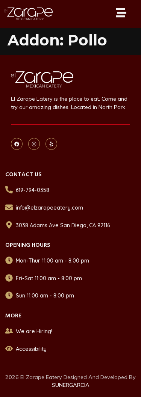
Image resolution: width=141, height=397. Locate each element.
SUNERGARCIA (70, 385)
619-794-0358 (32, 190)
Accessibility (31, 349)
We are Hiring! (34, 331)
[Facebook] (17, 143)
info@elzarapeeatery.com (49, 207)
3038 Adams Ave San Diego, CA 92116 (63, 225)
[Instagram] (34, 143)
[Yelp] (51, 143)
